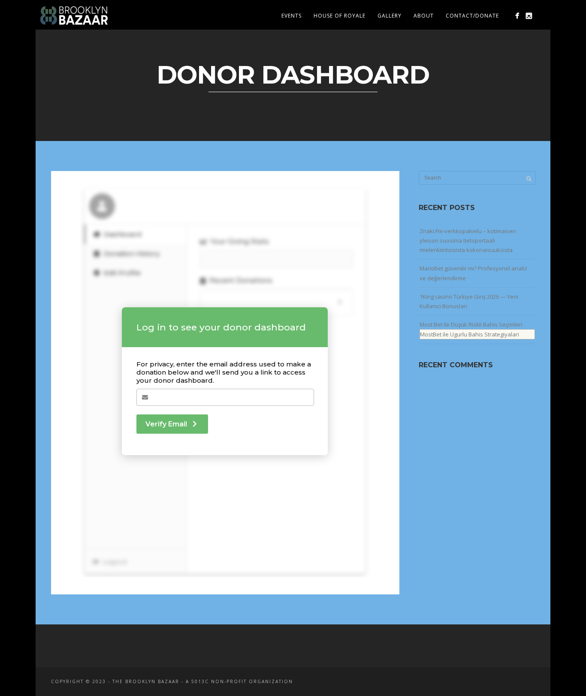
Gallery (390, 15)
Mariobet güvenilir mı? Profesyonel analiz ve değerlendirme (473, 273)
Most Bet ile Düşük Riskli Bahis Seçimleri (471, 324)
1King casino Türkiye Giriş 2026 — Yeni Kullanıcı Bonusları (469, 301)
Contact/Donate (472, 15)
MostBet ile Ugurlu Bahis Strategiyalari (469, 334)
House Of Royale (339, 15)
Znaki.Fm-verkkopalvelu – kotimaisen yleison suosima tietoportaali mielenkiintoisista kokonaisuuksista (468, 240)
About (424, 15)
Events (291, 15)
